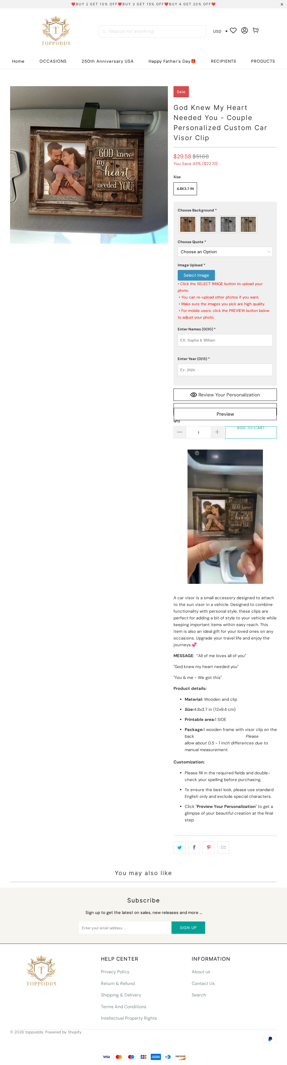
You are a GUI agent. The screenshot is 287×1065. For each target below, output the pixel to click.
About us (201, 972)
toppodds (34, 1032)
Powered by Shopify (63, 1032)
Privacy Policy (115, 972)
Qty (176, 421)
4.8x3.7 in (185, 188)
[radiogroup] (225, 224)
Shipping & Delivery (121, 995)
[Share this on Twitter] (179, 847)
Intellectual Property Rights (129, 1018)
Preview (225, 414)
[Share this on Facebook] (194, 847)
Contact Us (203, 983)
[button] (53, 61)
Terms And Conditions (123, 1007)
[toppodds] (56, 31)
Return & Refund (118, 983)
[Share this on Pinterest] (209, 847)
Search (199, 995)
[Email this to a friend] (223, 847)
